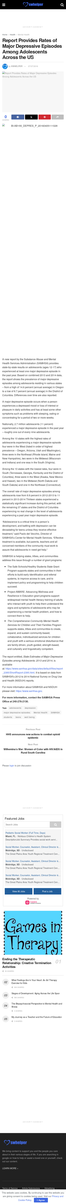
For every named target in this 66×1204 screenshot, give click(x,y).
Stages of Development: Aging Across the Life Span (36, 993)
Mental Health (23, 34)
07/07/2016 (33, 66)
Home (4, 34)
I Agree (41, 1200)
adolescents (15, 708)
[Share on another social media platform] (58, 117)
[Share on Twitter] (31, 117)
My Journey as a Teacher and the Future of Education (37, 1016)
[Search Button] (62, 4)
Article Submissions (31, 1188)
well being (30, 717)
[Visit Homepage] (32, 5)
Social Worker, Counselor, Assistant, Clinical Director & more (35, 846)
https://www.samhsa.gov (29, 691)
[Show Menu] (3, 4)
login (12, 765)
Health (12, 34)
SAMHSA (55, 712)
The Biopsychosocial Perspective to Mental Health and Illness (37, 1005)
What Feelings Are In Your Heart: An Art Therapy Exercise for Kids (34, 982)
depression (30, 708)
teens (18, 717)
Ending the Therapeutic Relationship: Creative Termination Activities (26, 963)
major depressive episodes (17, 712)
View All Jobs (18, 891)
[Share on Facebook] (17, 117)
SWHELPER (16, 66)
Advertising (49, 1188)
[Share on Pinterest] (45, 117)
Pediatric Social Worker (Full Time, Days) (25, 832)
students (8, 717)
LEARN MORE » (10, 1168)
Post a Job (47, 891)
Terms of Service (9, 1188)
